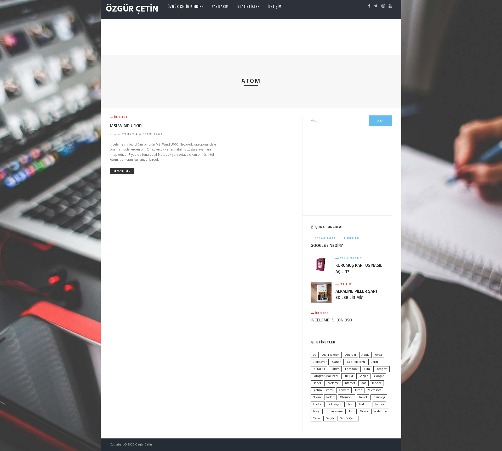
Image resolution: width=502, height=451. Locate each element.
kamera (344, 390)
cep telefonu (356, 362)
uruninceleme (334, 411)
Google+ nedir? (327, 245)
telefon (318, 404)
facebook (351, 369)
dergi (374, 362)
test (350, 404)
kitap (358, 390)
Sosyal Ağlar (325, 238)
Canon (336, 362)
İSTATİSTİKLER (248, 6)
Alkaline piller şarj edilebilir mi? (356, 294)
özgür (330, 418)
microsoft (374, 390)
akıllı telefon (331, 355)
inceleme (333, 383)
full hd (348, 376)
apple (365, 355)
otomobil (346, 397)
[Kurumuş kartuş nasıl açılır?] (321, 264)
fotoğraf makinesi (325, 376)
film (367, 369)
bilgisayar (320, 362)
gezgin (363, 376)
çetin (316, 418)
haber (317, 383)
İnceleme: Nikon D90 (331, 320)
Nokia (330, 397)
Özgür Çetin (129, 134)
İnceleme (121, 117)
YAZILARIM (220, 6)
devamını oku (122, 171)
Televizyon (335, 404)
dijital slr (319, 369)
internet (349, 383)
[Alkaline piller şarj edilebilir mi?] (321, 293)
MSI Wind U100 (125, 125)
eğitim (335, 369)
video (364, 411)
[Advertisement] (251, 36)
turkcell (364, 404)
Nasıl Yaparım (351, 258)
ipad (364, 383)
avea (378, 355)
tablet (363, 397)
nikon (317, 397)
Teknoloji (352, 238)
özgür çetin (348, 418)
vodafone (380, 411)
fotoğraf (381, 369)
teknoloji (379, 397)
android (350, 355)
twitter (379, 404)
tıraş (316, 411)
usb (352, 411)
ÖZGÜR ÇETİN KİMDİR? (186, 6)
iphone (377, 383)
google (379, 376)
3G (315, 355)
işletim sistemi (323, 390)
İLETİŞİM (274, 6)
